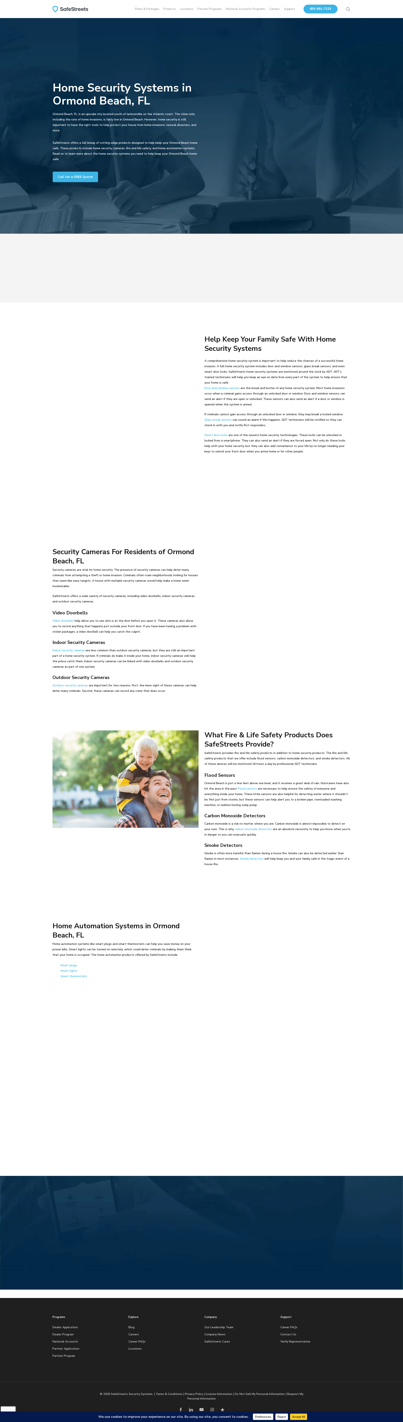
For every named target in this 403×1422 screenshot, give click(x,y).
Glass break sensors (218, 420)
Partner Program (63, 1356)
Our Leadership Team (218, 1327)
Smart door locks (216, 435)
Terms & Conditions (169, 1394)
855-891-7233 (320, 9)
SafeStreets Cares (217, 1342)
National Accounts (65, 1342)
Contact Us (288, 1334)
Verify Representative (295, 1342)
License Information (219, 1394)
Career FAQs (136, 1342)
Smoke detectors (251, 859)
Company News (214, 1334)
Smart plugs (68, 965)
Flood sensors (247, 789)
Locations (135, 1349)
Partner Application (65, 1349)
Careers (133, 1334)
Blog (131, 1327)
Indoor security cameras (68, 650)
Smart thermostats (73, 976)
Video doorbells (63, 621)
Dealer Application (65, 1327)
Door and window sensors (222, 388)
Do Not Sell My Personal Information (260, 1394)
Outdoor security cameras (70, 685)
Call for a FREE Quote (75, 177)
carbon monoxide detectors (253, 829)
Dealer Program (63, 1334)
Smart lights (68, 971)
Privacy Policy (194, 1394)
